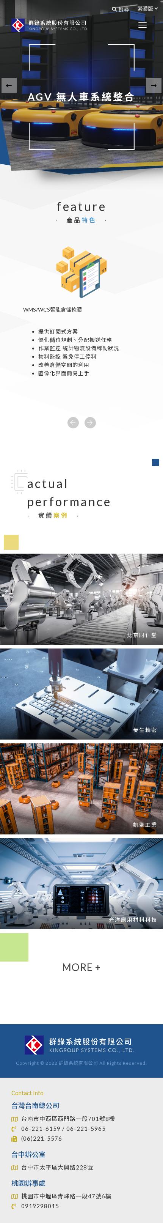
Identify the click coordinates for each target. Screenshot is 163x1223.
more (81, 967)
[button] (9, 85)
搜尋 (123, 9)
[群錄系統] (51, 25)
